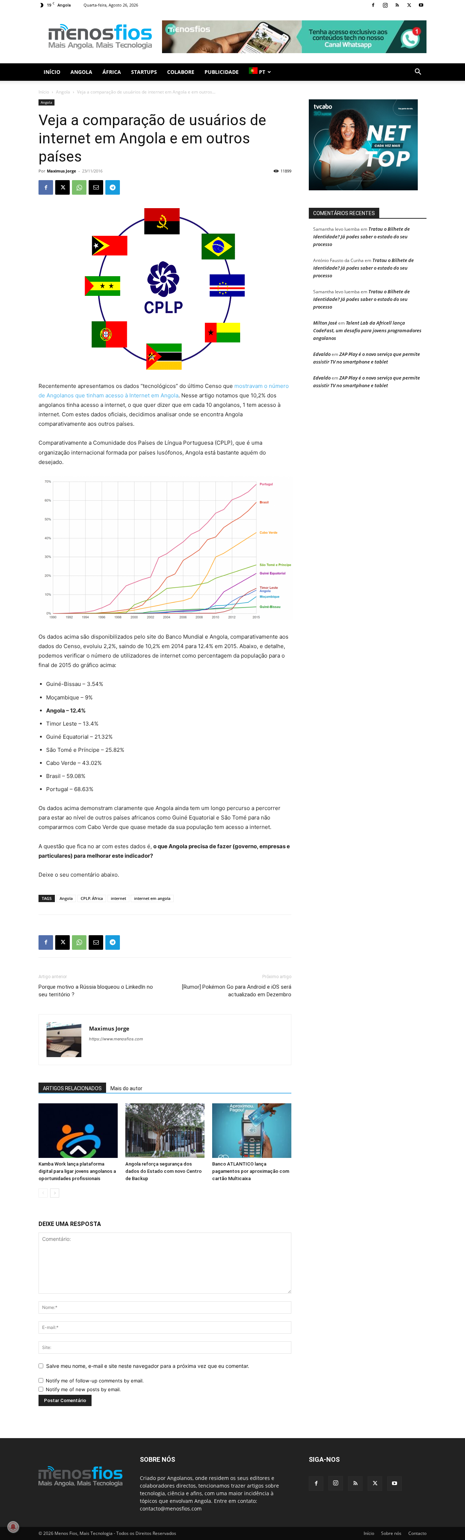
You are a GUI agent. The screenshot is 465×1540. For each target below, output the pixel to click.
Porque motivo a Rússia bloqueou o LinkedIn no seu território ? (96, 991)
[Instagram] (385, 5)
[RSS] (397, 5)
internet (118, 898)
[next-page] (54, 1193)
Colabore (180, 71)
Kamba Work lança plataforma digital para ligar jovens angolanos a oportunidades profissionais (77, 1171)
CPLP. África (92, 898)
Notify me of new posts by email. (83, 1389)
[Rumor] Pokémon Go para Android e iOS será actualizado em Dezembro (236, 991)
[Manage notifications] (13, 1527)
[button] (417, 72)
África (111, 71)
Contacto (417, 1533)
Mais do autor (126, 1088)
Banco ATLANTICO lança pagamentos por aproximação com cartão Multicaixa (250, 1171)
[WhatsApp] (79, 187)
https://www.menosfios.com (116, 1038)
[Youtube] (421, 5)
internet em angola (152, 898)
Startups (144, 71)
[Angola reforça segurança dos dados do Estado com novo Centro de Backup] (165, 1130)
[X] (409, 5)
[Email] (96, 187)
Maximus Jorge (61, 171)
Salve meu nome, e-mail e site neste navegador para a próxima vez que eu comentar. (147, 1366)
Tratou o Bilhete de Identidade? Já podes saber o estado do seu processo (361, 236)
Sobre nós (391, 1533)
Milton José (325, 322)
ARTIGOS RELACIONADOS (72, 1088)
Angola (81, 71)
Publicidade (222, 71)
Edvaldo (322, 354)
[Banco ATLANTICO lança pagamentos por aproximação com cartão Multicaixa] (251, 1130)
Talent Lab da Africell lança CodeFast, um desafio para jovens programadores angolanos (367, 330)
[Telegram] (112, 187)
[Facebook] (373, 5)
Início (52, 71)
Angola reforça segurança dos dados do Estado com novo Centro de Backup (163, 1171)
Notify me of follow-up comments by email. (95, 1381)
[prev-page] (43, 1193)
